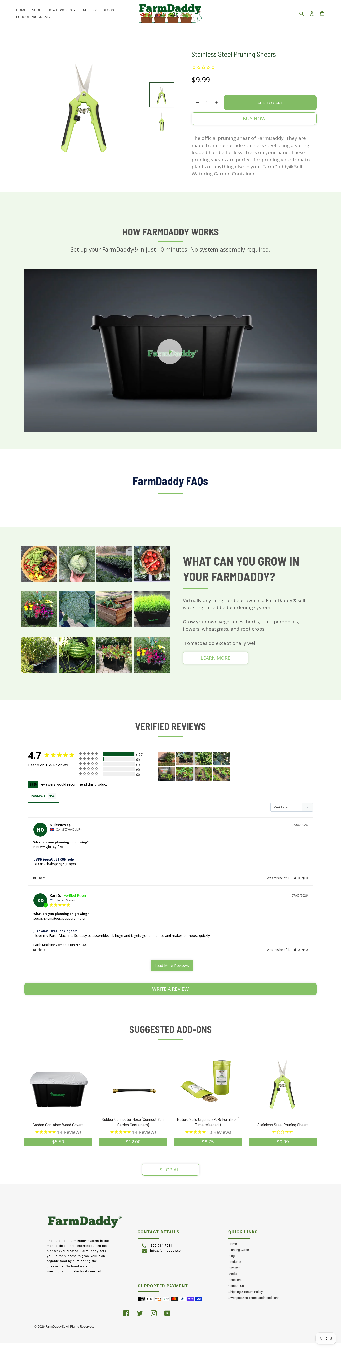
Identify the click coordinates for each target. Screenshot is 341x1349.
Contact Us (236, 1286)
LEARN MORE (215, 658)
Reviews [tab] (38, 796)
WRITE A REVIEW (170, 989)
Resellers (235, 1280)
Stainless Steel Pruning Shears (283, 1124)
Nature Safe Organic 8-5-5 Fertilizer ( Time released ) (208, 1121)
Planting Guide (238, 1250)
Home (232, 1244)
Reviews (234, 1268)
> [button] (172, 965)
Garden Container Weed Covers (58, 1124)
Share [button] (41, 878)
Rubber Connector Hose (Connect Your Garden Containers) (133, 1121)
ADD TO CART (270, 102)
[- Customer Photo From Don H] (184, 774)
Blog (231, 1256)
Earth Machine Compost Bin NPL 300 (60, 944)
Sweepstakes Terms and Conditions (253, 1298)
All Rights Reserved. (80, 1326)
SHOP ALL (171, 1169)
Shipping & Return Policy (245, 1292)
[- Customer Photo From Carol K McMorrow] (184, 759)
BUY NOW (254, 118)
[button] (296, 878)
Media (232, 1274)
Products (234, 1262)
